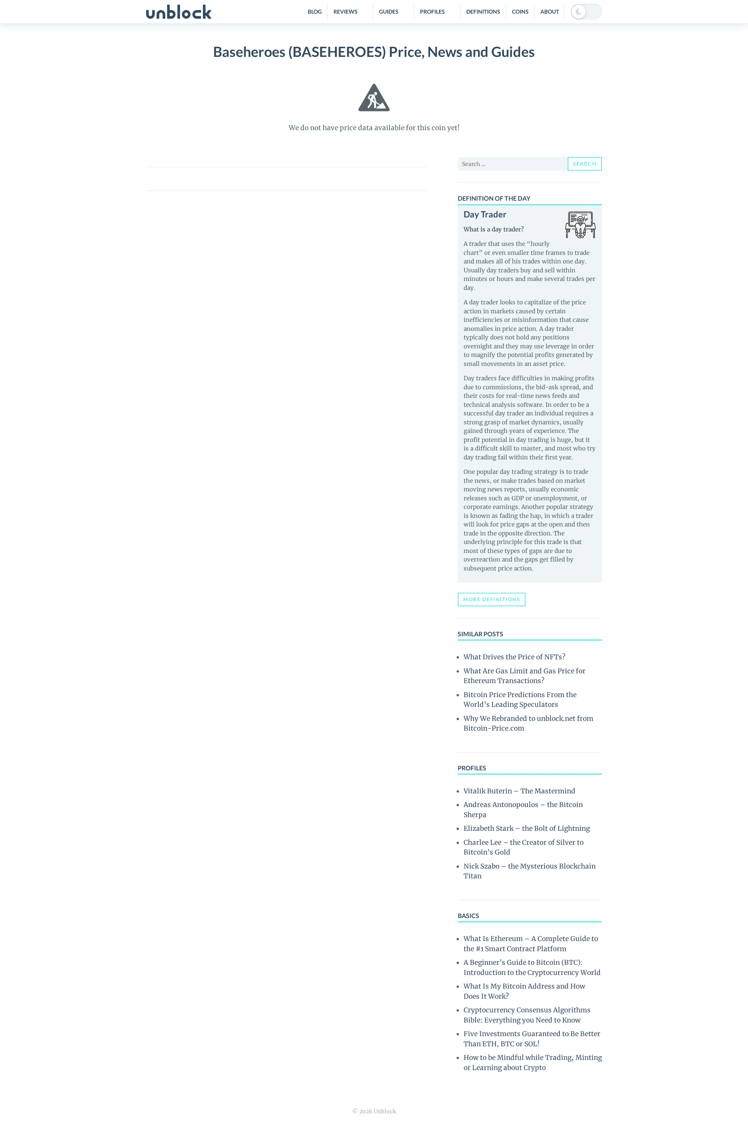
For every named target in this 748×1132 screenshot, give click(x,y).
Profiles (432, 11)
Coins (520, 11)
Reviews (345, 11)
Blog (315, 11)
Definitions (483, 11)
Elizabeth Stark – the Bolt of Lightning (527, 828)
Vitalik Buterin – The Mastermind (519, 791)
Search (584, 164)
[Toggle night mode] (586, 11)
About (549, 11)
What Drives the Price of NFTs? (514, 657)
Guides (389, 11)
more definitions (491, 599)
